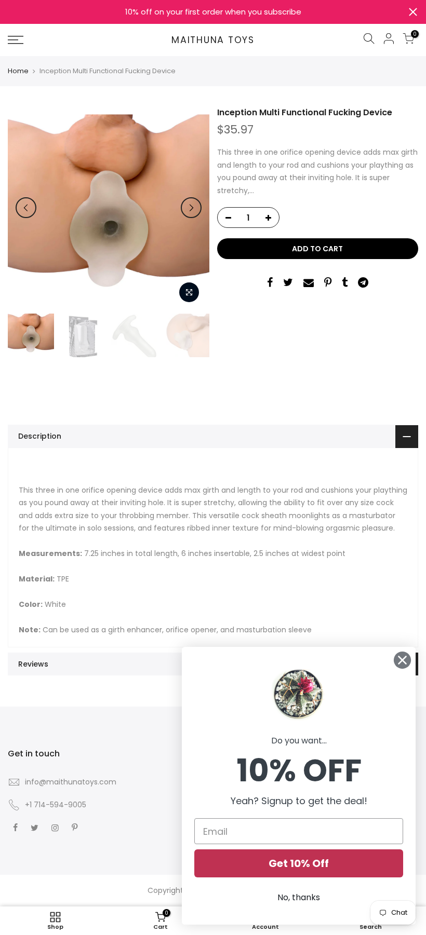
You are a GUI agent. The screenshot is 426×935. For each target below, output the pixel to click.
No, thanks (298, 897)
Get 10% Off (299, 863)
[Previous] (26, 207)
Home (18, 71)
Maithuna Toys (213, 40)
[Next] (191, 207)
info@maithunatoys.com (70, 782)
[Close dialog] (402, 660)
